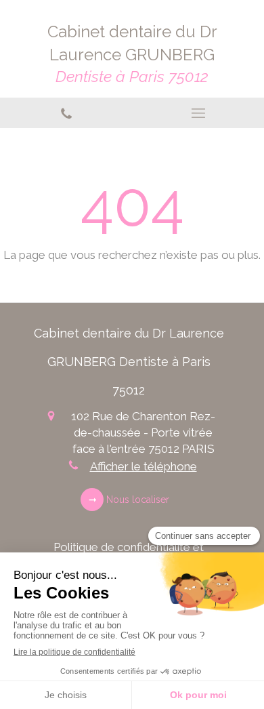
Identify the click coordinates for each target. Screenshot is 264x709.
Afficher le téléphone (143, 466)
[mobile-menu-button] (198, 113)
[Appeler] (66, 112)
